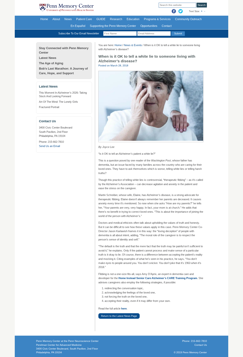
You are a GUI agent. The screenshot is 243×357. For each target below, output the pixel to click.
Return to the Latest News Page (119, 316)
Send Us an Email (49, 146)
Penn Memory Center (80, 10)
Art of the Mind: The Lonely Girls (58, 101)
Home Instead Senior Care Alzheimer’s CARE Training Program (157, 278)
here (124, 308)
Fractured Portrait (49, 107)
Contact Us (200, 345)
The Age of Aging (51, 63)
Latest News (47, 57)
